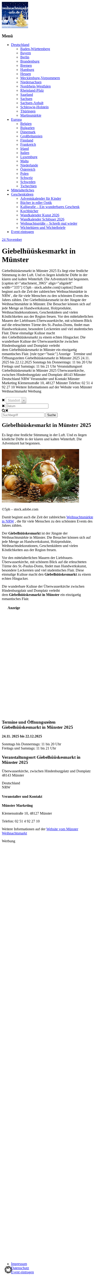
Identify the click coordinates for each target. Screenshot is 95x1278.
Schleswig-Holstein (34, 107)
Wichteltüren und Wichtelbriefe (42, 228)
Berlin (24, 57)
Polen (24, 173)
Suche (51, 415)
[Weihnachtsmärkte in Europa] (15, 27)
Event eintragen (22, 232)
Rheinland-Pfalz (32, 90)
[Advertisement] (47, 661)
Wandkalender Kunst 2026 (39, 215)
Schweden (28, 182)
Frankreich (28, 144)
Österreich (27, 169)
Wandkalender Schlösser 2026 (42, 219)
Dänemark (28, 132)
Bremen (26, 65)
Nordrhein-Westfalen (35, 86)
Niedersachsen (31, 82)
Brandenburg (29, 61)
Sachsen (26, 99)
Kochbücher (29, 211)
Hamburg (27, 70)
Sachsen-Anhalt (31, 103)
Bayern (25, 53)
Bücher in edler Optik (36, 203)
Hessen (25, 74)
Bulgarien (27, 128)
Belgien (26, 124)
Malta (24, 161)
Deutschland (20, 45)
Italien (24, 153)
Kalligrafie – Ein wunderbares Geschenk (50, 207)
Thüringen (28, 111)
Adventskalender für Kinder (40, 198)
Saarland (26, 95)
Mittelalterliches (22, 190)
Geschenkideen (22, 194)
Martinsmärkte (30, 115)
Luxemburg (28, 157)
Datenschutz (20, 1268)
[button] (8, 1269)
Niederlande (29, 165)
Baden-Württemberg (35, 49)
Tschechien (28, 186)
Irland (24, 149)
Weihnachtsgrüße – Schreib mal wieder (48, 223)
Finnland (26, 140)
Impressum (19, 1264)
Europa (16, 119)
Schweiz (26, 178)
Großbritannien (31, 136)
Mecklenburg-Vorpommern (40, 78)
